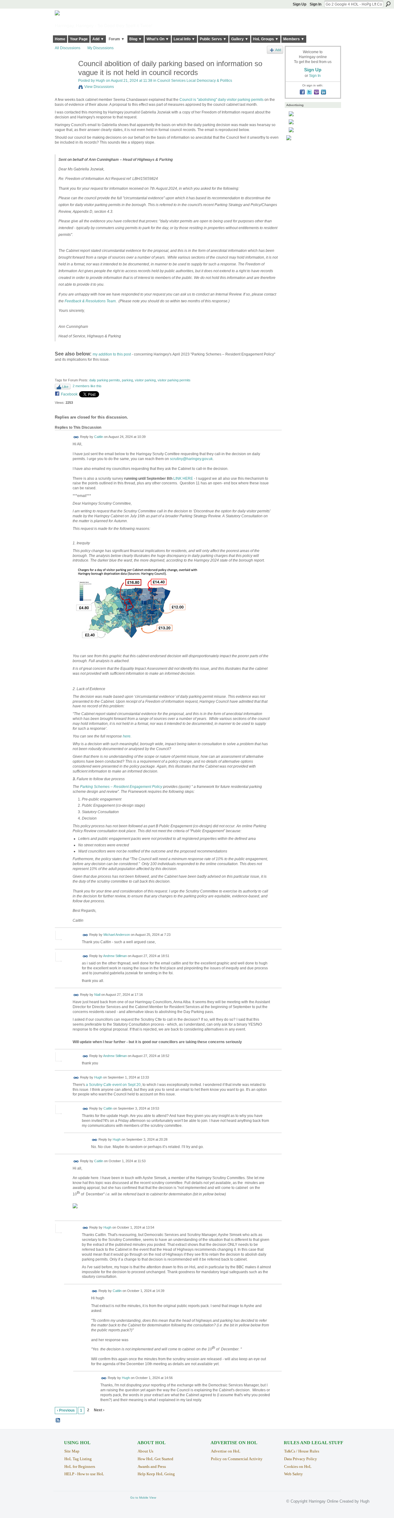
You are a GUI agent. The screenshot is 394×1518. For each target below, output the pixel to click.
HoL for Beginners (79, 1466)
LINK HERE (183, 478)
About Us (145, 1451)
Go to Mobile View (143, 1497)
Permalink (76, 437)
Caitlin (98, 437)
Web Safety (293, 1474)
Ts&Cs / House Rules (301, 1451)
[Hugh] (64, 76)
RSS (58, 1420)
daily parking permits (104, 380)
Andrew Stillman (115, 956)
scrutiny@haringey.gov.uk (191, 459)
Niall (97, 995)
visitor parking (145, 380)
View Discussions (99, 87)
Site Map (71, 1451)
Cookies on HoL (298, 1466)
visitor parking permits (174, 380)
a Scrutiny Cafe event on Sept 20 (113, 1085)
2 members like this (87, 386)
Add (278, 50)
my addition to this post (112, 354)
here (127, 736)
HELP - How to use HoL (84, 1474)
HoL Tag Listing (78, 1458)
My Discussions (100, 48)
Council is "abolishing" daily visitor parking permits (221, 99)
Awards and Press (152, 1466)
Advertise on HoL (225, 1451)
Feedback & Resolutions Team (90, 301)
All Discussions (67, 48)
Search (388, 4)
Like (65, 386)
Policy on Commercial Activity (237, 1458)
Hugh (100, 80)
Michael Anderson (116, 934)
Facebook (69, 394)
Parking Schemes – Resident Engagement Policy (121, 787)
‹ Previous (66, 1410)
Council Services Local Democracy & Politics (194, 80)
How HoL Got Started (155, 1458)
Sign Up (299, 4)
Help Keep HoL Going (156, 1474)
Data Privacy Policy (300, 1458)
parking (127, 380)
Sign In (315, 4)
